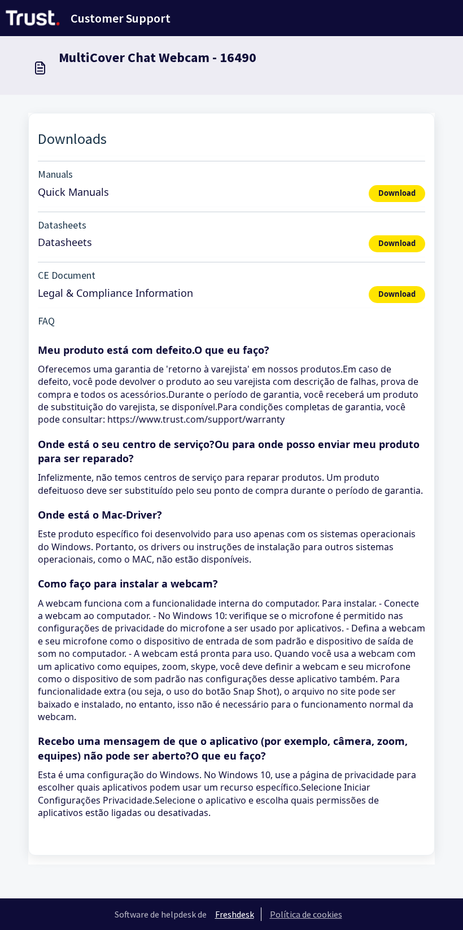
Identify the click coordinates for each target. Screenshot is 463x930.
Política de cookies (306, 914)
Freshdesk (234, 914)
